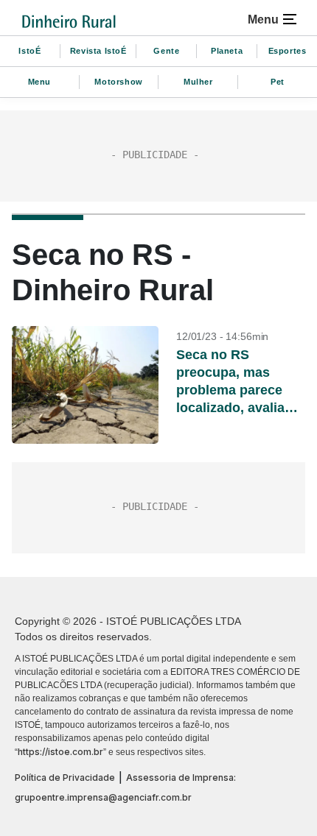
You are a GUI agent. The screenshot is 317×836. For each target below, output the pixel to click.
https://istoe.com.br (60, 751)
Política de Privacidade (65, 777)
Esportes (287, 50)
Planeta (227, 50)
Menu (39, 81)
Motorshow (118, 81)
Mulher (198, 81)
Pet (278, 81)
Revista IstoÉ (98, 50)
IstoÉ (29, 50)
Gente (166, 50)
